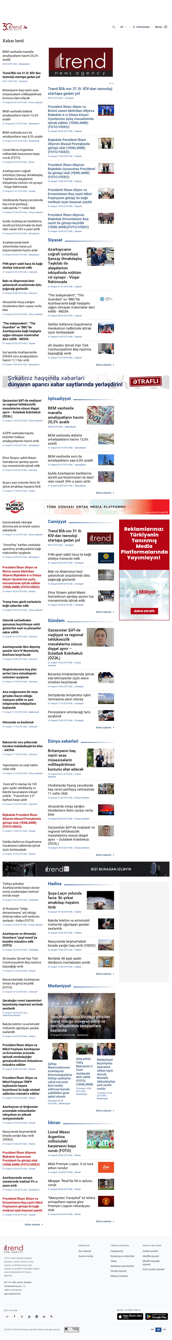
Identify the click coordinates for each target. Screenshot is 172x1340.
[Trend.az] (15, 27)
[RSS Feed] (51, 1316)
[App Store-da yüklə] (130, 1316)
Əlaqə (114, 1261)
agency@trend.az (12, 1293)
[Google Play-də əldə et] (156, 1316)
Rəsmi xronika (85, 1256)
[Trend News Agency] (13, 1249)
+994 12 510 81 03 (12, 1290)
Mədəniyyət (59, 985)
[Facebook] (14, 1316)
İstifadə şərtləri (150, 1251)
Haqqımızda (117, 1251)
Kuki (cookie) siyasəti (153, 1269)
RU (164, 1329)
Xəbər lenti (13, 40)
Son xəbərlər (84, 1251)
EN (152, 1329)
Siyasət (55, 239)
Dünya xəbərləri (63, 741)
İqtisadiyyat (59, 398)
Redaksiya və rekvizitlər (123, 1256)
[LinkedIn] (44, 1316)
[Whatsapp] (7, 1316)
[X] (22, 1316)
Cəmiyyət (57, 521)
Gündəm (56, 620)
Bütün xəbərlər (103, 364)
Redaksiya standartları (122, 1266)
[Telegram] (37, 1316)
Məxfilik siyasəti (151, 1256)
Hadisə (54, 883)
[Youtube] (29, 1316)
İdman (54, 1122)
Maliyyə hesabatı (119, 1276)
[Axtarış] (113, 27)
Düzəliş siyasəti (118, 1271)
